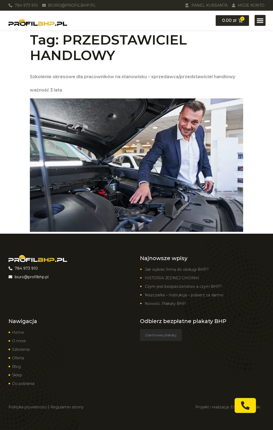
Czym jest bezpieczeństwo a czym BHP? (183, 286)
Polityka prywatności (28, 407)
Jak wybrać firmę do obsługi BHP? (177, 269)
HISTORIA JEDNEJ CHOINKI (172, 278)
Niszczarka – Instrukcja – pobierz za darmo (184, 295)
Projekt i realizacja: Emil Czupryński (227, 407)
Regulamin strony (67, 407)
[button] (260, 20)
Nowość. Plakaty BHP (165, 303)
